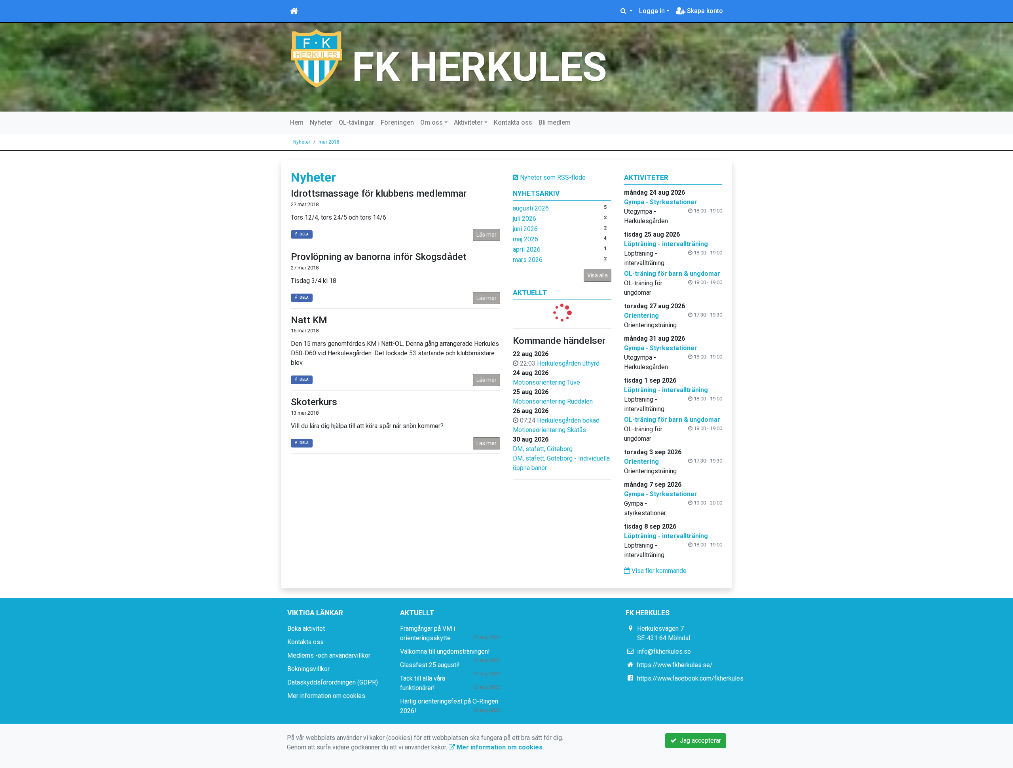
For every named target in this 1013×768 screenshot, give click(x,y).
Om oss (431, 122)
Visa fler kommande (658, 571)
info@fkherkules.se (664, 651)
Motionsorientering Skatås (549, 430)
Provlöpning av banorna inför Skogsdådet (379, 256)
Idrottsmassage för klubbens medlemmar (379, 193)
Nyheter (321, 122)
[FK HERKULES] (316, 57)
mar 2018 (329, 142)
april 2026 (527, 249)
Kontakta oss (513, 122)
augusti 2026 (531, 208)
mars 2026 (528, 260)
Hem (297, 122)
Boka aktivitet (306, 628)
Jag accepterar (699, 740)
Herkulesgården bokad (568, 420)
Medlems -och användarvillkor (328, 655)
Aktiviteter (468, 122)
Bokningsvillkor (308, 669)
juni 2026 (525, 229)
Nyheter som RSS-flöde (552, 177)
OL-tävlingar (356, 122)
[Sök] (626, 11)
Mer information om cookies (326, 696)
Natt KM (309, 320)
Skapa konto (704, 11)
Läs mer (486, 234)
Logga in (652, 11)
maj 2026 (525, 239)
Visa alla (597, 275)
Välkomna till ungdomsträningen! (445, 651)
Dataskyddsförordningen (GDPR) (332, 682)
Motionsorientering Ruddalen (553, 401)
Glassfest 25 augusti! (430, 665)
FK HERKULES (479, 67)
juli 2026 (524, 218)
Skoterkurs (314, 402)
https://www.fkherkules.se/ (675, 665)
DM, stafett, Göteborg (543, 449)
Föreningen (397, 122)
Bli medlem (555, 122)
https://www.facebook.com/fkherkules (690, 678)
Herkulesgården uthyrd (568, 363)
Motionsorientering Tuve (546, 382)
